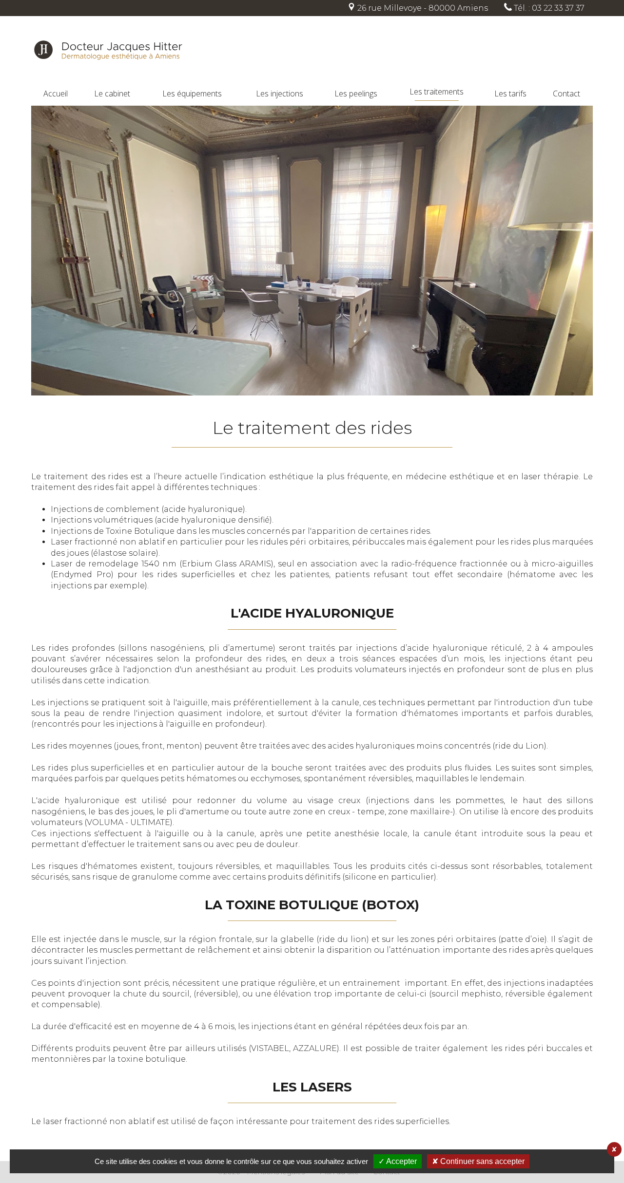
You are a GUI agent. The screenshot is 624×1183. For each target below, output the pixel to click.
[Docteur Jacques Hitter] (108, 81)
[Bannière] (312, 251)
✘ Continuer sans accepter (478, 1161)
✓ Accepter (397, 1161)
